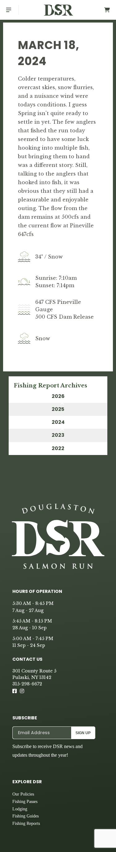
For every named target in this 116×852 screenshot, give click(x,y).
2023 (58, 435)
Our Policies (23, 794)
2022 (58, 448)
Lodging (19, 809)
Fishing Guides (25, 816)
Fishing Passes (24, 801)
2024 (58, 422)
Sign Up (83, 733)
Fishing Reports (26, 823)
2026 (58, 396)
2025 (58, 409)
